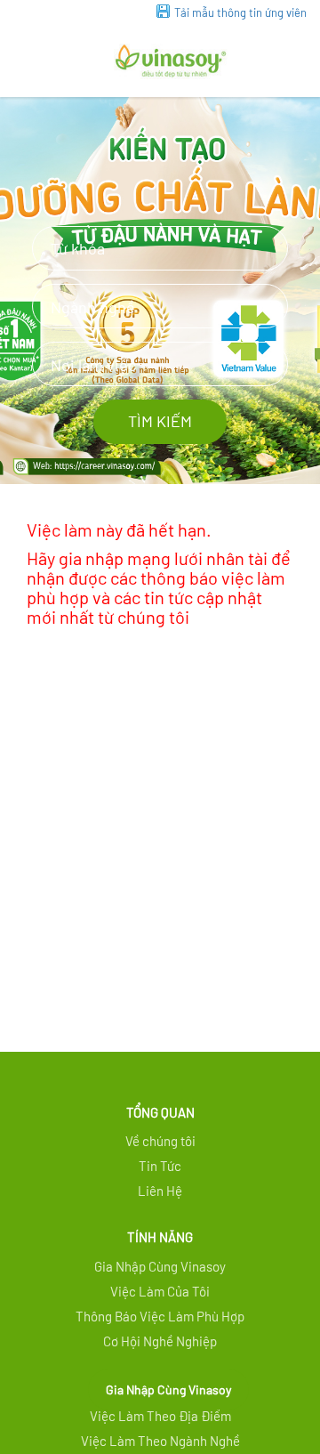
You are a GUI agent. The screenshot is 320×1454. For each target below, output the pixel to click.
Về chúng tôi (160, 1141)
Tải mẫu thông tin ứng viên (240, 12)
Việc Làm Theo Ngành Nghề (160, 1441)
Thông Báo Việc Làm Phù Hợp (160, 1316)
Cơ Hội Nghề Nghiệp (160, 1341)
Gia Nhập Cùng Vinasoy (168, 1389)
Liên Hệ (160, 1191)
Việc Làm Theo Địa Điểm (160, 1416)
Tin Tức (160, 1166)
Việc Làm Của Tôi (160, 1291)
